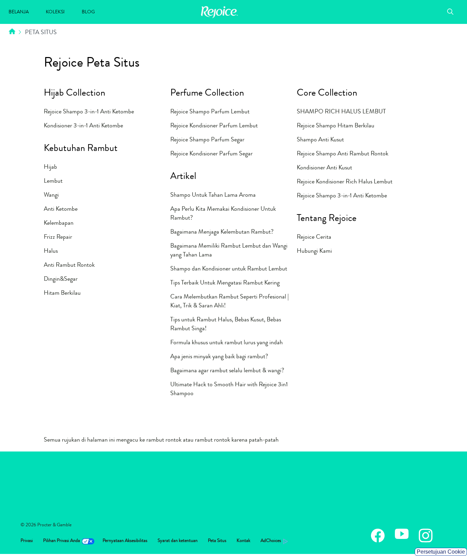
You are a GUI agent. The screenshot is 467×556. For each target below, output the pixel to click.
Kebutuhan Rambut (81, 149)
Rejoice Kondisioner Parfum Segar (211, 154)
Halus (51, 251)
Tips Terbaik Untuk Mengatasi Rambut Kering (225, 283)
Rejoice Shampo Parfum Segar (207, 140)
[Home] (12, 33)
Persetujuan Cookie (441, 552)
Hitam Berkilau (62, 293)
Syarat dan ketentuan (178, 541)
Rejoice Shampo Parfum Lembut (210, 112)
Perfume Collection (207, 94)
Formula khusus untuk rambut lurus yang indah (226, 343)
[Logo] (219, 17)
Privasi (27, 541)
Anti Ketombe (61, 209)
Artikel (183, 177)
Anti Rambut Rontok (69, 265)
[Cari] (450, 13)
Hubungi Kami (314, 251)
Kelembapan (59, 223)
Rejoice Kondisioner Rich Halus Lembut (344, 182)
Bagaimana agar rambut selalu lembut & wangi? (227, 371)
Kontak (243, 541)
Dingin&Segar (61, 279)
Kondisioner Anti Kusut (324, 168)
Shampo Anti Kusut (320, 140)
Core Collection (327, 94)
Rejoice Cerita (314, 237)
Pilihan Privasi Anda (61, 541)
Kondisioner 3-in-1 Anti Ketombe (83, 126)
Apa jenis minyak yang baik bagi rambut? (219, 357)
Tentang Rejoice (327, 219)
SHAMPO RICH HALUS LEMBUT (341, 112)
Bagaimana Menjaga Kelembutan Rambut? (221, 232)
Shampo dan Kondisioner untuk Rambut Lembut (228, 269)
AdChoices (271, 541)
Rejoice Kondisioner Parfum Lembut (214, 126)
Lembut (53, 181)
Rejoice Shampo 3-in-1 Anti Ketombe (89, 112)
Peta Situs (217, 541)
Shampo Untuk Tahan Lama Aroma (213, 195)
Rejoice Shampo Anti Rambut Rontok (342, 154)
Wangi (51, 195)
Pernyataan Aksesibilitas (125, 541)
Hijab (50, 167)
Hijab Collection (74, 94)
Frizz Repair (58, 237)
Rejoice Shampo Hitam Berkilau (335, 126)
